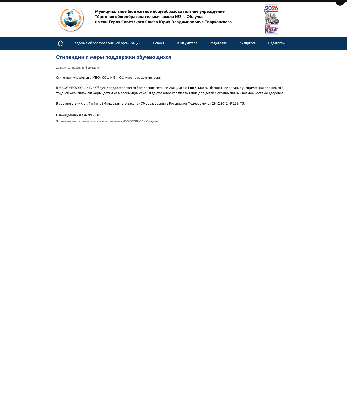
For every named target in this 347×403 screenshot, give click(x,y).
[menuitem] (108, 43)
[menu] (180, 43)
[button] (108, 43)
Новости (159, 43)
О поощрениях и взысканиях (78, 115)
